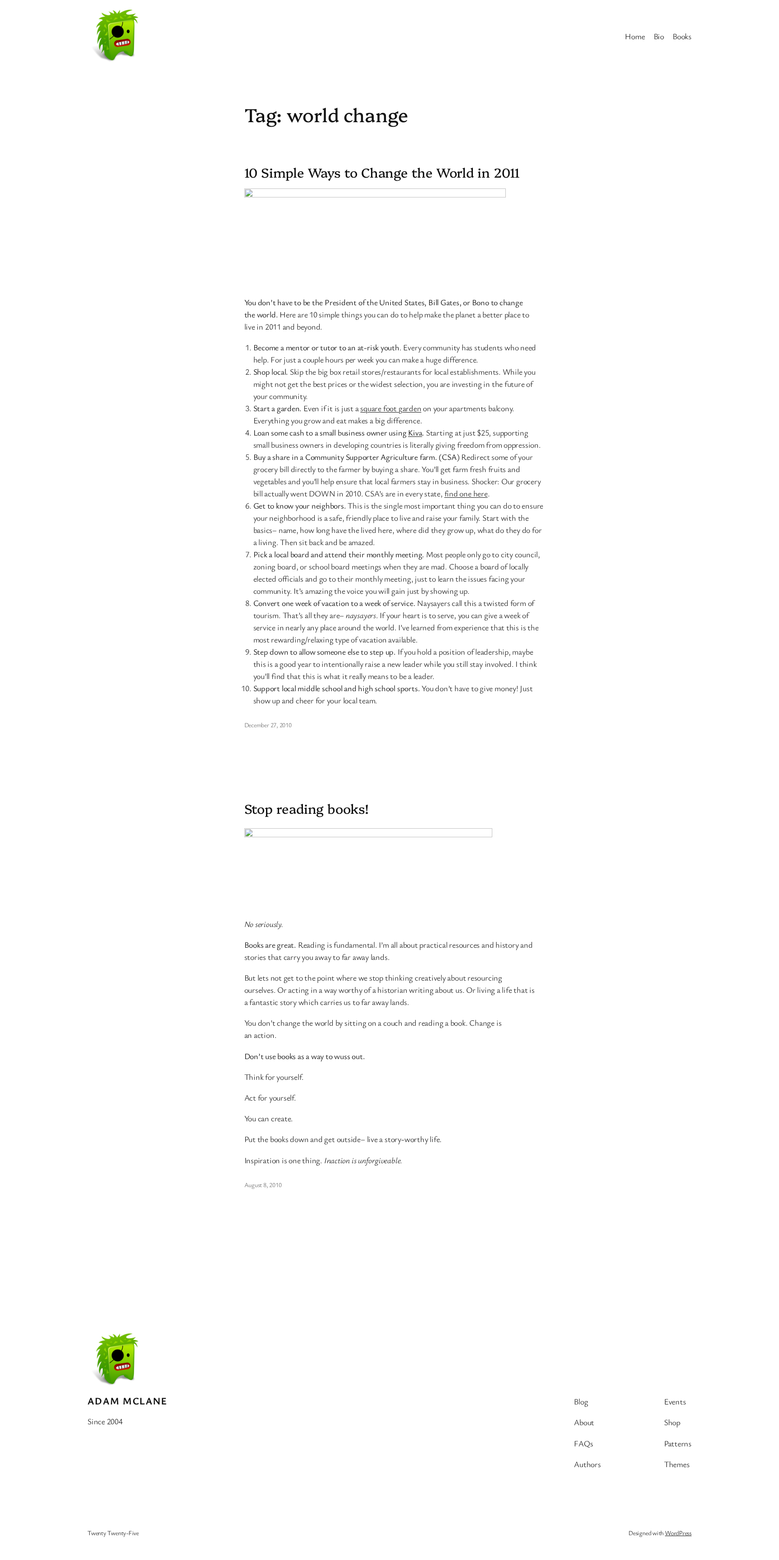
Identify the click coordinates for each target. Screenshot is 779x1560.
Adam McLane (127, 1400)
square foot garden (390, 408)
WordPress (678, 1532)
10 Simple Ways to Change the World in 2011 (382, 172)
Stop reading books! (306, 808)
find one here (466, 493)
